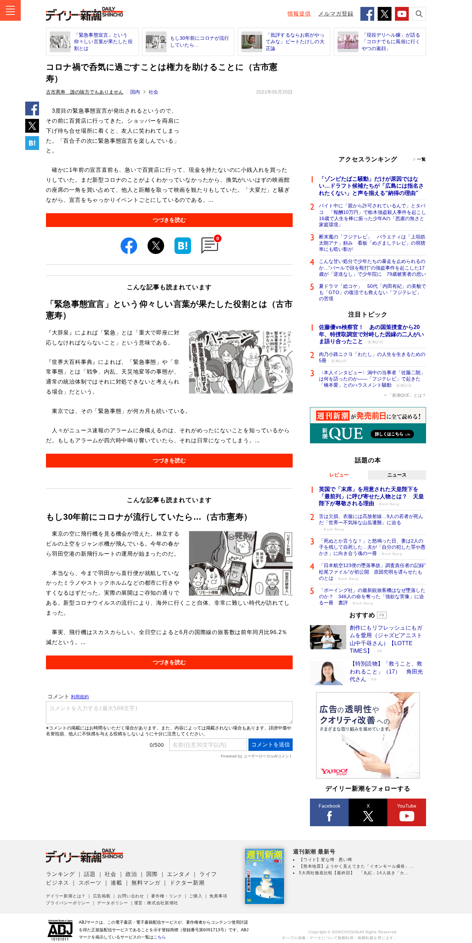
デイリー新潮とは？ (66, 896)
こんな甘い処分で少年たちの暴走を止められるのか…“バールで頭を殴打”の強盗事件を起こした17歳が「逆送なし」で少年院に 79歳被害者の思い (372, 267)
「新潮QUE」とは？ (407, 395)
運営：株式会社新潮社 (156, 902)
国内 (135, 92)
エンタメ (178, 874)
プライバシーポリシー (68, 902)
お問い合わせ (130, 896)
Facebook (329, 806)
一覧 (421, 159)
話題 (90, 874)
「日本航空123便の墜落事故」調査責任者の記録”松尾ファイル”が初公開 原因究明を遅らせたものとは (372, 572)
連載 (116, 883)
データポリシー (112, 902)
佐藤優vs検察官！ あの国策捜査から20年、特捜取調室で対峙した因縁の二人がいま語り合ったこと (371, 334)
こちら (159, 937)
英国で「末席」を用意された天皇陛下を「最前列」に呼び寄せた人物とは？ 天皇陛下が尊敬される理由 (371, 496)
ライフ (208, 874)
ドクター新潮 (187, 883)
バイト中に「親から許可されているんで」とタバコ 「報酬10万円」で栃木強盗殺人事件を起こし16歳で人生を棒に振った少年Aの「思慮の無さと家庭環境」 (372, 215)
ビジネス (57, 883)
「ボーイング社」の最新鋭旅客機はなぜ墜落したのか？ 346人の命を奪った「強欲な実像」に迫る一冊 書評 (372, 596)
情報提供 (299, 14)
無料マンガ (145, 883)
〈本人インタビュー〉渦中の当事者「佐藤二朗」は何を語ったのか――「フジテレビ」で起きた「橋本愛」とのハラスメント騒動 (372, 379)
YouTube (406, 806)
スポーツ (90, 883)
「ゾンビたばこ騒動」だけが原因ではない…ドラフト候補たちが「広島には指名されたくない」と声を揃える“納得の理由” (371, 186)
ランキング (60, 874)
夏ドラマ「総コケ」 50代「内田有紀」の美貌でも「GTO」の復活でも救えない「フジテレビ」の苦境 (372, 292)
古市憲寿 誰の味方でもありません (84, 92)
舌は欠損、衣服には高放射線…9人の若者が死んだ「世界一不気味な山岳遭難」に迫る (371, 522)
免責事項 (218, 896)
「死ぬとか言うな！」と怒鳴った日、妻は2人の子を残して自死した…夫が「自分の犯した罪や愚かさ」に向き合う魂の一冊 (372, 547)
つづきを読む (169, 220)
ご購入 (195, 896)
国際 (152, 874)
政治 (131, 874)
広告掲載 (102, 896)
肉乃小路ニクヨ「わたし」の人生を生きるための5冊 (372, 357)
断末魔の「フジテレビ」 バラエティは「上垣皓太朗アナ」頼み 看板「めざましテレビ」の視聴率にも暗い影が (372, 243)
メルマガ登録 (335, 14)
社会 (153, 92)
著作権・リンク (166, 896)
